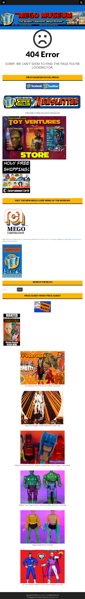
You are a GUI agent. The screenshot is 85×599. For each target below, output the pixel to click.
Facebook (59, 239)
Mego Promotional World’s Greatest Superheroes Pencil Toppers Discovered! (42, 465)
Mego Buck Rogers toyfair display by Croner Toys (42, 425)
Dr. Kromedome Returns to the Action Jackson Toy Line (43, 584)
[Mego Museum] (42, 15)
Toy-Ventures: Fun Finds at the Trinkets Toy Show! (42, 386)
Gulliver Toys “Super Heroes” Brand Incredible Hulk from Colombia (42, 505)
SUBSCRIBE (29, 113)
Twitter (66, 239)
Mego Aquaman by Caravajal (42, 545)
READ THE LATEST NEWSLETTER (48, 113)
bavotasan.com (53, 597)
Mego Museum (41, 595)
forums (55, 239)
